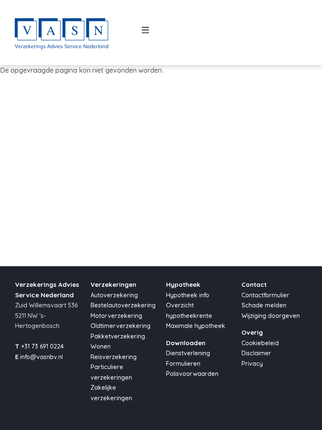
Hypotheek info (187, 295)
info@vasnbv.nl (41, 357)
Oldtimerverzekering (121, 326)
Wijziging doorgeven (271, 316)
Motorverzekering (116, 316)
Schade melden (264, 305)
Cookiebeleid (260, 343)
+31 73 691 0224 (42, 346)
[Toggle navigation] (145, 32)
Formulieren (183, 363)
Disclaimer (256, 353)
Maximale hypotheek (195, 326)
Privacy (252, 363)
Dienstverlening (188, 353)
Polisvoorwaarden (192, 374)
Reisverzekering (114, 357)
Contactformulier (265, 295)
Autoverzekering (114, 295)
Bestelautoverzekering (123, 305)
